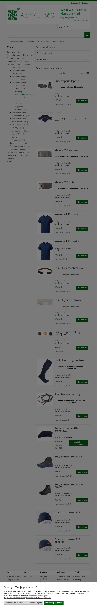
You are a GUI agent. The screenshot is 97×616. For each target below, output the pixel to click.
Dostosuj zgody (36, 603)
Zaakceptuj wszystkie (53, 603)
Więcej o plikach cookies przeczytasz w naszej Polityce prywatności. (27, 598)
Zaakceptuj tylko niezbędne (15, 603)
